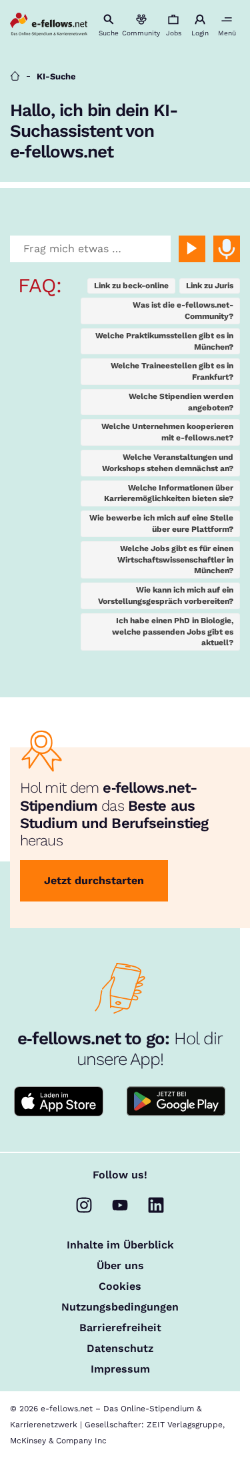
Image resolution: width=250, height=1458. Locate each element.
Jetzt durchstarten (94, 880)
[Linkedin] (156, 1205)
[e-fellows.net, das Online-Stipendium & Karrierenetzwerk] (48, 25)
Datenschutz (120, 1348)
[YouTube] (120, 1205)
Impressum (120, 1369)
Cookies (120, 1286)
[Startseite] (15, 76)
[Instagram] (84, 1205)
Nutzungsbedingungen (120, 1307)
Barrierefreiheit (120, 1328)
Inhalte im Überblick (120, 1245)
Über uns (120, 1265)
